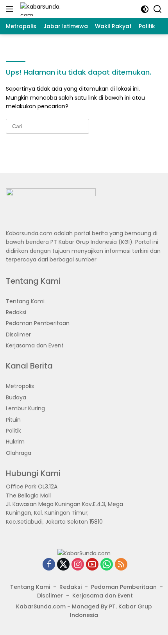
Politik (13, 431)
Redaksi (16, 312)
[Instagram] (77, 565)
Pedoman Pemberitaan (38, 323)
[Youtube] (92, 565)
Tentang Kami (25, 301)
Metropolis (20, 386)
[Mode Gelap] (144, 9)
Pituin (13, 420)
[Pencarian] (157, 9)
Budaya (16, 397)
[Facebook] (49, 565)
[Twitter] (63, 565)
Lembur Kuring (25, 408)
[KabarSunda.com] (40, 9)
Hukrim (15, 441)
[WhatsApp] (106, 565)
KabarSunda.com (41, 606)
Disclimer (18, 334)
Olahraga (18, 453)
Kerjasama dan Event (35, 345)
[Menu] (11, 9)
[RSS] (121, 565)
